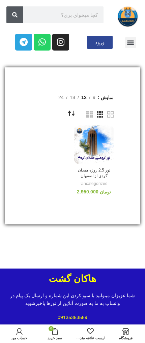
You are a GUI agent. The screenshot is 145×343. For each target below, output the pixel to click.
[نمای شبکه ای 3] (100, 114)
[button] (130, 42)
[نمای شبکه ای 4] (89, 114)
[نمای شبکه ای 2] (110, 114)
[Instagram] (60, 42)
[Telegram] (23, 42)
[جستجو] (14, 14)
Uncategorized (94, 183)
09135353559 (72, 317)
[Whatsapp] (42, 42)
